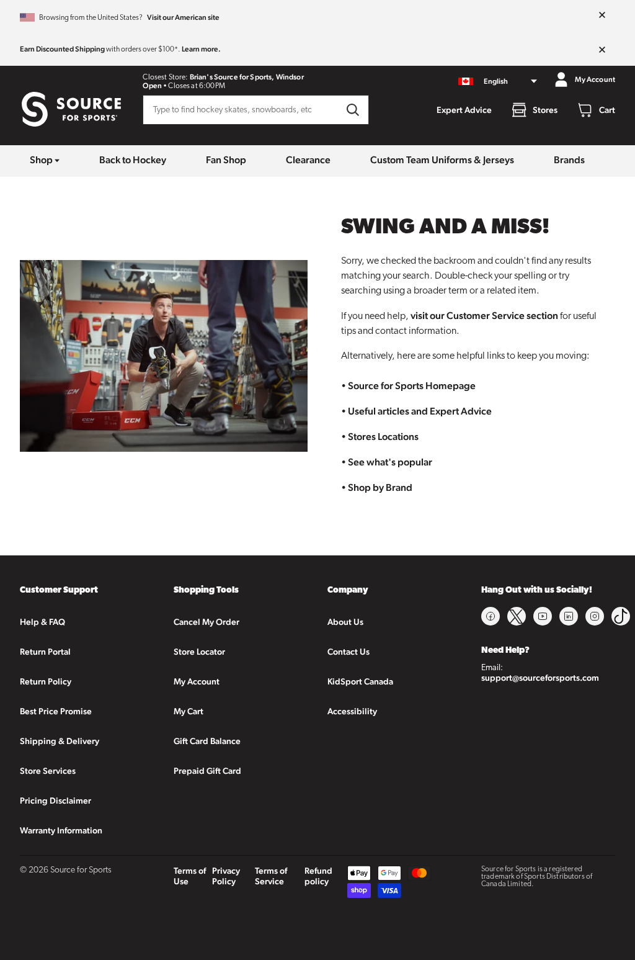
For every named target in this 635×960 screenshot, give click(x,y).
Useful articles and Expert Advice (420, 411)
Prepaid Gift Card (207, 771)
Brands (569, 160)
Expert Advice (464, 110)
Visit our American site (183, 17)
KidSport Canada (360, 681)
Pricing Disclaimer (55, 800)
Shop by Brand (380, 487)
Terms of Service (271, 876)
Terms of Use (190, 876)
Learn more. (201, 49)
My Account (197, 681)
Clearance (308, 160)
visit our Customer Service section (484, 315)
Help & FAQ (42, 622)
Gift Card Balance (207, 741)
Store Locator (199, 652)
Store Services (48, 771)
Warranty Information (61, 830)
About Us (345, 622)
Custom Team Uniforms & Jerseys (442, 160)
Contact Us (348, 652)
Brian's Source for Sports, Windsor (247, 77)
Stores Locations (383, 436)
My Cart (188, 711)
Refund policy (318, 876)
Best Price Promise (56, 711)
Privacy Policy (226, 876)
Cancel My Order (206, 622)
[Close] (602, 15)
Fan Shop (226, 160)
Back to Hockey (132, 160)
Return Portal (45, 652)
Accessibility (352, 711)
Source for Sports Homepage (412, 386)
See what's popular (390, 462)
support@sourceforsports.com (540, 678)
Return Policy (45, 681)
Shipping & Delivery (59, 741)
